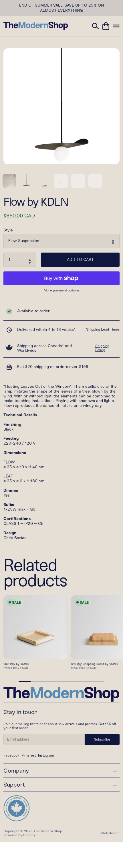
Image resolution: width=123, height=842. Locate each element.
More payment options (62, 290)
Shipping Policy (102, 348)
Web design (110, 833)
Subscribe (102, 739)
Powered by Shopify (19, 835)
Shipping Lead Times (103, 329)
